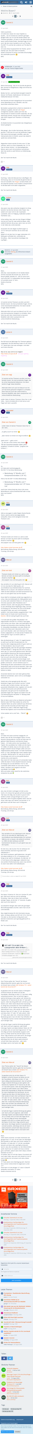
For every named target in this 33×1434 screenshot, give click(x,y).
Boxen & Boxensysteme (13, 1386)
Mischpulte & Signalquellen (14, 1379)
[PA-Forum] (10, 2)
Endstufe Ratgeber (12, 1368)
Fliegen (23, 110)
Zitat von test (7, 570)
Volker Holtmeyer (8, 1344)
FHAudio (6, 1319)
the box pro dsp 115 (16, 1409)
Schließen (17, 1431)
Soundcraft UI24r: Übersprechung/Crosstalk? (18, 1322)
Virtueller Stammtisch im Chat (13, 1217)
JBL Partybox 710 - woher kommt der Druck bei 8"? (15, 1070)
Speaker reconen (9, 1338)
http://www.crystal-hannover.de (10, 547)
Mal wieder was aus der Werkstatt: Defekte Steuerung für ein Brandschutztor (17, 1307)
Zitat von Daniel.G (9, 422)
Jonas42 (9, 1370)
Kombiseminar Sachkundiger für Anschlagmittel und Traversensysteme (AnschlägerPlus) (15, 1224)
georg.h (6, 1303)
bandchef (6, 1324)
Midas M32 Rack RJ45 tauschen (13, 1317)
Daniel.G (5, 13)
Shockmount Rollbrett (11, 1313)
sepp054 (9, 1392)
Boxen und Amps (11, 1399)
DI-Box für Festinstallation (12, 1342)
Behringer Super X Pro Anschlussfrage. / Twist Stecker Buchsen (19, 1375)
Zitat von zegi (7, 375)
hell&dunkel (8, 66)
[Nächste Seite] (20, 16)
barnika (6, 1335)
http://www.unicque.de (8, 354)
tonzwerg (6, 1340)
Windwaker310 (10, 1384)
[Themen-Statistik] (31, 6)
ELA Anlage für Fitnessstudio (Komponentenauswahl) (15, 1389)
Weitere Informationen (7, 1431)
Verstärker (9, 1372)
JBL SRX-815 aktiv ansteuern (15, 1396)
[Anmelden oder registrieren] (26, 2)
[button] (30, 2)
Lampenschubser (8, 1314)
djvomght (6, 1310)
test (17, 876)
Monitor (3, 616)
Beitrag (13, 252)
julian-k (6, 1297)
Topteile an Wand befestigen (13, 1327)
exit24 (8, 1378)
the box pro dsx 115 (8, 1411)
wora (8, 1398)
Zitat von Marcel (8, 830)
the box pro (6, 1409)
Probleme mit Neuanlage (14, 1382)
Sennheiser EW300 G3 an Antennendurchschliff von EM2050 (14, 1300)
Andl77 (5, 1328)
